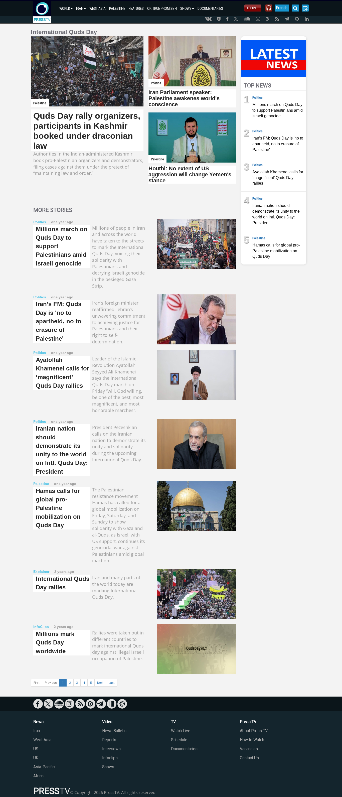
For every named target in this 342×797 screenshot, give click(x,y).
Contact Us (249, 757)
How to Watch (252, 739)
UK (35, 757)
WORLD (64, 8)
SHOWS (186, 8)
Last (112, 683)
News (38, 721)
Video (107, 721)
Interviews (111, 748)
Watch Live (180, 730)
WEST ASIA (97, 8)
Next (100, 683)
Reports (109, 739)
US (35, 748)
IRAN (79, 8)
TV (173, 721)
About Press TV (254, 730)
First (37, 683)
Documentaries (184, 748)
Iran (36, 730)
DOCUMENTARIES (210, 8)
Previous (51, 683)
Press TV (248, 721)
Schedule (179, 739)
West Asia (42, 739)
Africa (38, 775)
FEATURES (136, 8)
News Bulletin (114, 730)
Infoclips (110, 757)
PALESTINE (117, 8)
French (281, 8)
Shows (108, 766)
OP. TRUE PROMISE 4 (162, 8)
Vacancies (249, 748)
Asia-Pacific (44, 766)
